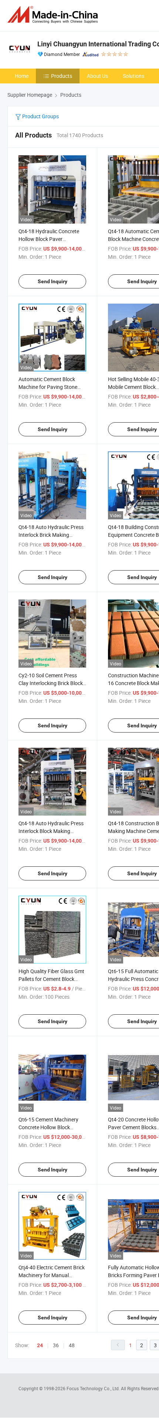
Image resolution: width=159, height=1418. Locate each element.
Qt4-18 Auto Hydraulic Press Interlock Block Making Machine (51, 831)
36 (56, 1345)
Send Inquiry (52, 281)
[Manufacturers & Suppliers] (54, 14)
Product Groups (40, 116)
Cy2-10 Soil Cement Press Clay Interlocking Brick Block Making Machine (50, 683)
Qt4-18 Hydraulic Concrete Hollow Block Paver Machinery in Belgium (48, 239)
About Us (97, 75)
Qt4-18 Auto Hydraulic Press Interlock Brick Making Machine (51, 534)
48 (72, 1345)
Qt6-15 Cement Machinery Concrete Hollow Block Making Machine (48, 1127)
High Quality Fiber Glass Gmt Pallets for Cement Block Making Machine (51, 979)
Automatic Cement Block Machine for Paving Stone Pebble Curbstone (47, 387)
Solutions (133, 75)
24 (40, 1345)
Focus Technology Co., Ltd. (94, 1388)
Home (21, 75)
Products (61, 75)
